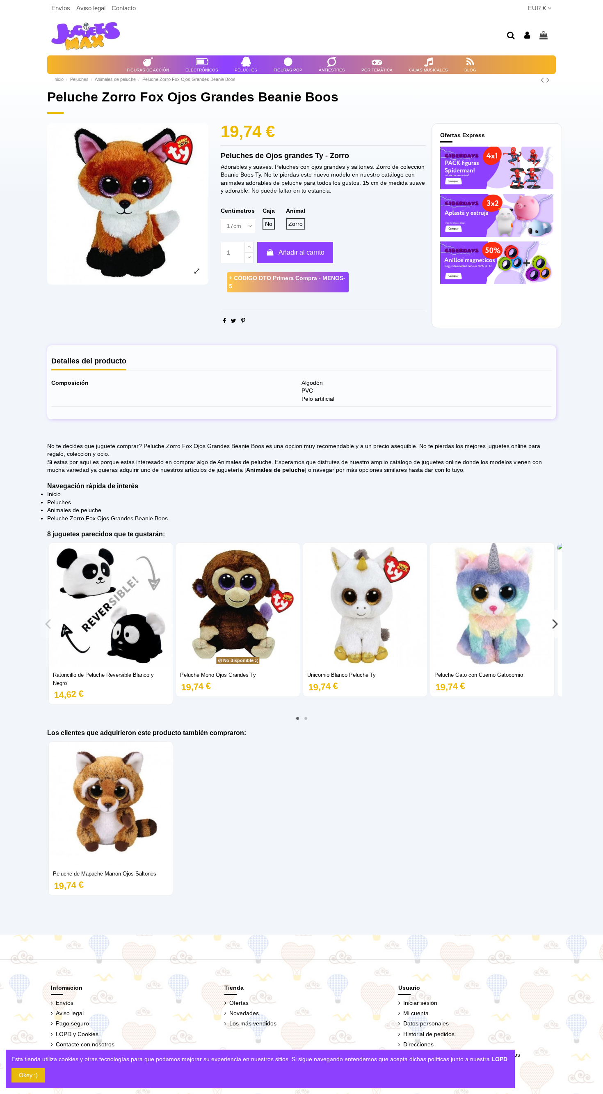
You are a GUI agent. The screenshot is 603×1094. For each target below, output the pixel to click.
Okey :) (28, 1075)
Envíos (61, 8)
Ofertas (239, 1003)
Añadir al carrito (301, 252)
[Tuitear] (233, 320)
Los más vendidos (252, 1023)
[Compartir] (224, 320)
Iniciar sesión (420, 1003)
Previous (48, 624)
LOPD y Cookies (77, 1034)
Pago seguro (72, 1023)
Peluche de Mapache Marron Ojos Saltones (104, 874)
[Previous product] (543, 80)
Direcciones (418, 1044)
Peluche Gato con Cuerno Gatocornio (478, 675)
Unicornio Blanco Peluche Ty (341, 675)
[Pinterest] (243, 320)
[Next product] (548, 80)
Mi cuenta (416, 1013)
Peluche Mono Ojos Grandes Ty (218, 675)
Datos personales (426, 1023)
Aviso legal (91, 8)
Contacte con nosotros (85, 1044)
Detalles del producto (88, 361)
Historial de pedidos (429, 1034)
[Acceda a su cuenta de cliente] (527, 36)
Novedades (244, 1013)
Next (555, 624)
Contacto (124, 8)
